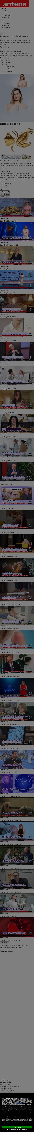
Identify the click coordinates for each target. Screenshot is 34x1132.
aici (8, 1110)
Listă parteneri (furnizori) (6, 1124)
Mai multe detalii (19, 1103)
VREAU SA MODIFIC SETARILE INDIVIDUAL (17, 1129)
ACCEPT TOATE (17, 1127)
